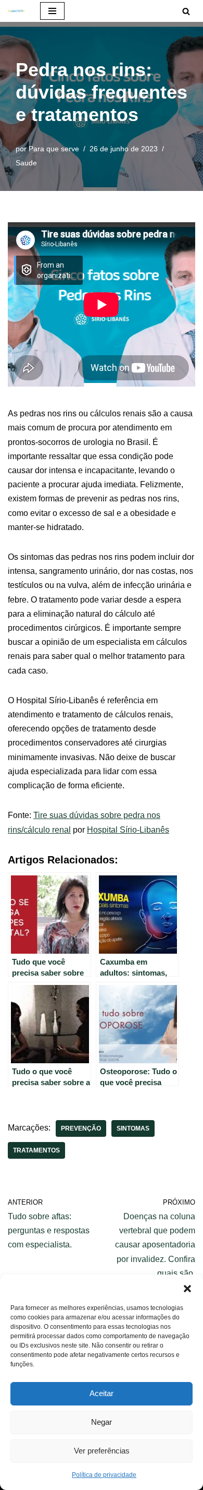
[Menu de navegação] (52, 11)
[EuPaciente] (16, 11)
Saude (26, 163)
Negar (101, 1421)
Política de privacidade (104, 1475)
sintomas (133, 1128)
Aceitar (101, 1393)
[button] (187, 1287)
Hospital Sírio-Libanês (128, 829)
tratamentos (36, 1150)
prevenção (81, 1128)
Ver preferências (102, 1450)
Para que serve (54, 149)
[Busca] (186, 11)
